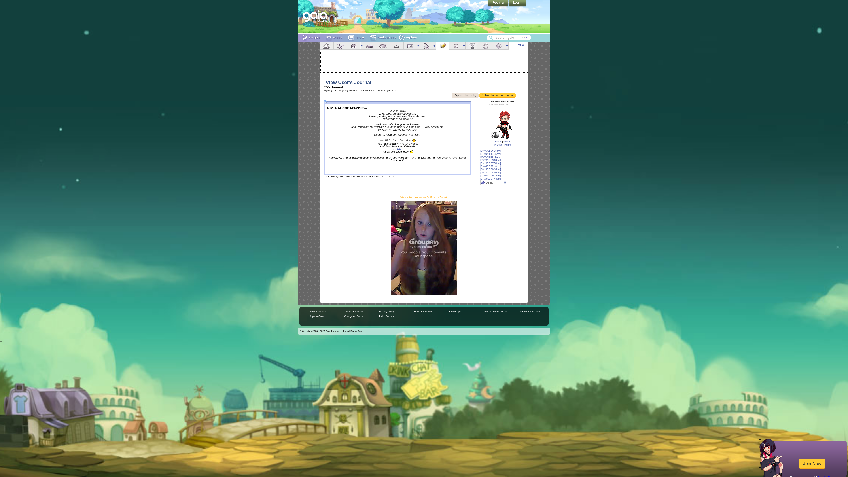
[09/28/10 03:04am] (490, 160)
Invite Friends (386, 316)
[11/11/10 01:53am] (490, 157)
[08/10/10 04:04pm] (490, 172)
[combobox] (509, 37)
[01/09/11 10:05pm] (490, 154)
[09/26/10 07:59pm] (490, 163)
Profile (520, 45)
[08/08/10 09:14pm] (490, 175)
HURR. (397, 149)
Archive (498, 144)
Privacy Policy (386, 311)
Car (370, 45)
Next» (507, 141)
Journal (442, 45)
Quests (456, 45)
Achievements (472, 45)
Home (507, 144)
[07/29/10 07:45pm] (490, 178)
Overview (326, 45)
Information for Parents (496, 311)
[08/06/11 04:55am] (490, 151)
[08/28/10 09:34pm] (490, 169)
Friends (426, 45)
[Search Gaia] (491, 38)
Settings (499, 45)
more (361, 45)
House (353, 45)
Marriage (485, 45)
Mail (410, 45)
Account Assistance (529, 311)
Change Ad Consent (355, 316)
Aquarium (383, 45)
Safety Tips (455, 311)
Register (498, 3)
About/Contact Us (318, 311)
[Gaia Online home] (316, 16)
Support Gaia (316, 316)
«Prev (498, 141)
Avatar (340, 45)
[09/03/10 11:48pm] (490, 166)
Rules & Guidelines (424, 311)
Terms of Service (353, 311)
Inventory (396, 45)
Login (517, 3)
